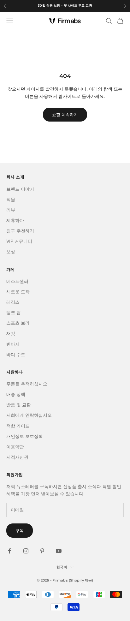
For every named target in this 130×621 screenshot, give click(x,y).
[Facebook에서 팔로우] (9, 551)
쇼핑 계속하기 (65, 114)
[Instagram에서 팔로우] (26, 551)
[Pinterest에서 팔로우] (42, 551)
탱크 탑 (13, 312)
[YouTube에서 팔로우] (59, 551)
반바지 (13, 344)
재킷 (10, 333)
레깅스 (13, 302)
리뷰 (10, 209)
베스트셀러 (17, 281)
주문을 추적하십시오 (26, 383)
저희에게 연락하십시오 (29, 415)
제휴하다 (15, 220)
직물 (10, 199)
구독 (19, 530)
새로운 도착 (18, 291)
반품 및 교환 (18, 404)
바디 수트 (15, 354)
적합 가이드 (18, 425)
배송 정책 (15, 394)
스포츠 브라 (18, 322)
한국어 (61, 567)
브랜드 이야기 (20, 189)
